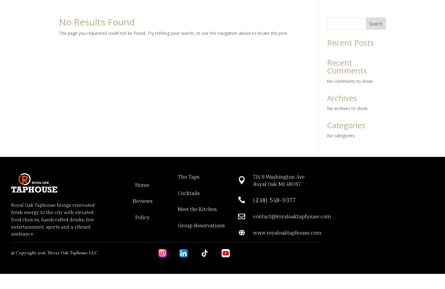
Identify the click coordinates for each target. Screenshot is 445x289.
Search (376, 24)
